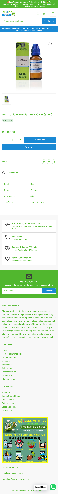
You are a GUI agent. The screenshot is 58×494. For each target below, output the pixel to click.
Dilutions (6, 361)
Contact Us (7, 410)
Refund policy (8, 403)
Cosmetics (7, 375)
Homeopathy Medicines (12, 354)
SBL (3, 110)
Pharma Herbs (8, 379)
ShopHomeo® (24, 491)
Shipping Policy (9, 407)
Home (5, 350)
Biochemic (7, 364)
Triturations (7, 368)
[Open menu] (53, 13)
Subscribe (49, 291)
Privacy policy (8, 399)
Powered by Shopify (38, 491)
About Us (6, 392)
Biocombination (9, 372)
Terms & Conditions (11, 396)
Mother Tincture (9, 357)
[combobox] (29, 21)
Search (51, 21)
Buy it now (29, 147)
